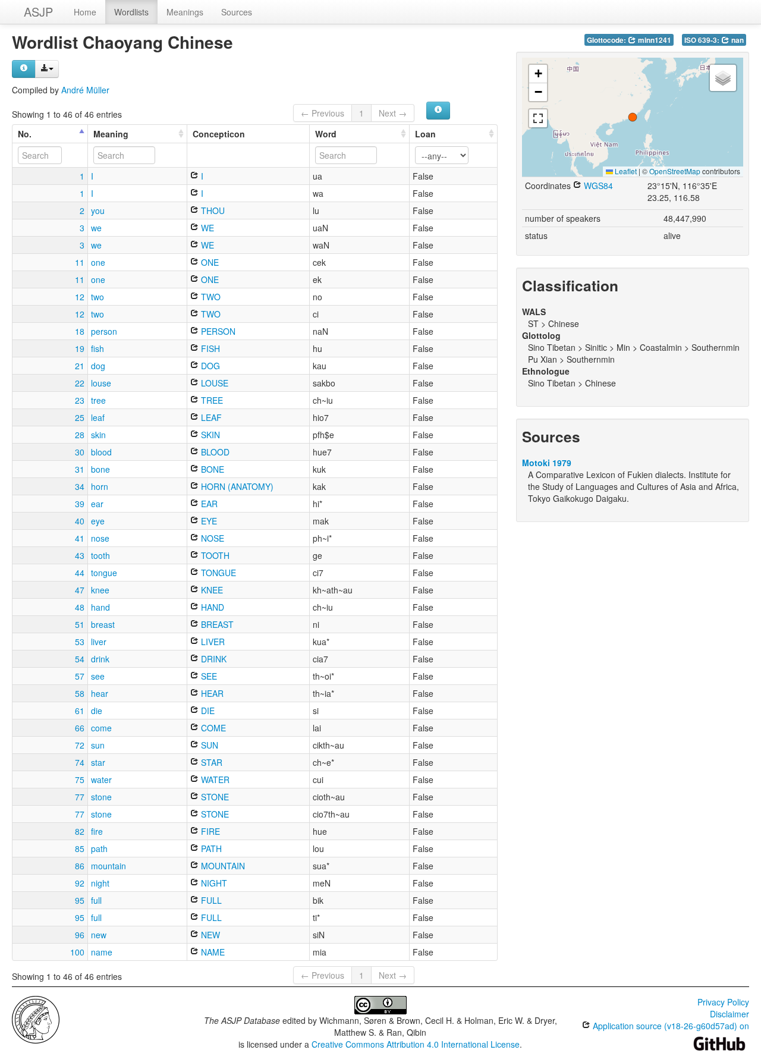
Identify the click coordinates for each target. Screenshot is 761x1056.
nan (736, 40)
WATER (214, 779)
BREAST (216, 624)
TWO (210, 297)
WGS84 (597, 185)
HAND (211, 607)
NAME (212, 952)
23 (79, 400)
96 (79, 935)
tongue (104, 573)
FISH (209, 348)
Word (326, 134)
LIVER (212, 642)
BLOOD (214, 452)
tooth (100, 555)
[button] (633, 117)
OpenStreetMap (674, 171)
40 (79, 521)
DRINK (213, 659)
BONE (211, 469)
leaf (98, 417)
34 (79, 486)
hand (100, 607)
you (98, 210)
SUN (208, 745)
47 (79, 590)
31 (79, 469)
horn (99, 486)
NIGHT (213, 883)
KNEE (211, 590)
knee (100, 590)
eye (98, 521)
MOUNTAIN (222, 866)
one (98, 262)
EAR (208, 504)
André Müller (85, 90)
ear (97, 504)
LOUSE (213, 383)
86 (79, 866)
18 (79, 331)
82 (79, 831)
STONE (214, 797)
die (96, 710)
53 (79, 642)
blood (101, 452)
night (100, 883)
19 (79, 348)
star (98, 762)
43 (79, 555)
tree (98, 400)
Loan (425, 134)
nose (100, 538)
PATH (210, 848)
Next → (393, 113)
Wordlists (131, 12)
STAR (210, 762)
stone (101, 797)
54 (79, 659)
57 (79, 676)
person (104, 331)
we (96, 228)
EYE (208, 521)
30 (79, 452)
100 (77, 952)
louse (101, 383)
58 (79, 693)
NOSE (211, 538)
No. (25, 134)
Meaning (110, 134)
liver (98, 642)
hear (99, 693)
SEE (208, 676)
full (96, 900)
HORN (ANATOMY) (236, 486)
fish (97, 348)
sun (98, 745)
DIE (207, 710)
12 (79, 297)
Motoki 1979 (546, 463)
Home (85, 12)
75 (79, 779)
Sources (236, 12)
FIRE (209, 831)
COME (212, 728)
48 (79, 607)
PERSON (217, 331)
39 (79, 504)
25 (79, 417)
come (101, 728)
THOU (212, 210)
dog (98, 366)
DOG (209, 366)
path (99, 848)
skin (98, 435)
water (101, 779)
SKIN (209, 435)
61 (79, 710)
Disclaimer (729, 1014)
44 (79, 573)
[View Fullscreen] (538, 118)
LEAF (210, 417)
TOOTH (214, 555)
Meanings (184, 12)
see (98, 676)
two (97, 297)
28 (79, 435)
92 (79, 883)
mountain (108, 866)
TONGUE (217, 573)
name (101, 952)
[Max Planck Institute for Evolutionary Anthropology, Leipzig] (35, 1018)
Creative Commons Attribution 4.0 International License (416, 1044)
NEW (209, 935)
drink (100, 659)
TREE (211, 400)
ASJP (38, 11)
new (98, 935)
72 (79, 745)
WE (206, 228)
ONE (209, 262)
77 (79, 797)
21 (79, 366)
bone (100, 469)
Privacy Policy (723, 1002)
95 (79, 900)
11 (79, 262)
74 (79, 762)
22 (79, 383)
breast (103, 624)
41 (79, 538)
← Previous (322, 113)
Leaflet (625, 171)
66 (79, 728)
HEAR (211, 693)
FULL (210, 900)
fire (97, 831)
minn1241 (653, 40)
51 (79, 624)
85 (79, 848)
